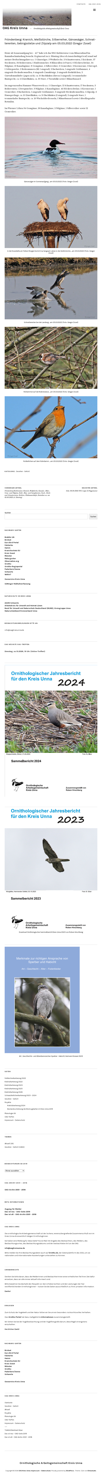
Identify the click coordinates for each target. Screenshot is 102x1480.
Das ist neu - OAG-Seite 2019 (17, 1212)
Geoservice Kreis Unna (15, 579)
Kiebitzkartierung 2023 (14, 1085)
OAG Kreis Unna (15, 28)
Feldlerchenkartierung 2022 (15, 1078)
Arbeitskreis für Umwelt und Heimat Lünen (23, 605)
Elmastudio (92, 1471)
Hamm (7, 548)
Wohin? (8, 574)
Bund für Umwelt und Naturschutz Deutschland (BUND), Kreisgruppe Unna (38, 608)
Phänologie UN (10, 1113)
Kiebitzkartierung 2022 (14, 1082)
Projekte (8, 1102)
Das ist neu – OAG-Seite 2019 (16, 1434)
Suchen (8, 513)
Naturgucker (10, 558)
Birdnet (8, 540)
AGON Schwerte (12, 603)
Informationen (47, 1317)
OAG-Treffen (9, 1117)
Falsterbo (9, 545)
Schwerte (9, 572)
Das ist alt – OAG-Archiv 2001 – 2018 (18, 1437)
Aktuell (7, 1144)
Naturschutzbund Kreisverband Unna (21, 611)
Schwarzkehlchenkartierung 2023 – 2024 (20, 1095)
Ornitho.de (53, 1253)
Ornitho (8, 564)
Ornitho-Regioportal (13, 566)
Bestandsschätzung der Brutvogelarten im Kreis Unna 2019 (30, 1109)
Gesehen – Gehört (11, 1099)
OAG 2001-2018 (95, 4)
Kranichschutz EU (12, 550)
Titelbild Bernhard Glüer (14, 1430)
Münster (8, 556)
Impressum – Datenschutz (15, 1120)
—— (6, 1427)
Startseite (81, 4)
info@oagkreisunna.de (15, 1248)
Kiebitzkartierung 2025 (14, 1089)
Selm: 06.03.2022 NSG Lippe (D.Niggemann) (81, 489)
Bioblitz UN (9, 537)
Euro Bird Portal (12, 542)
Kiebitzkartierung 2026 (14, 1092)
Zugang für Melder (13, 1209)
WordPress (70, 1471)
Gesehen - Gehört (23, 471)
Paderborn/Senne (12, 569)
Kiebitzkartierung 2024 (16, 1106)
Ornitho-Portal (14, 1317)
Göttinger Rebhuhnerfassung (17, 584)
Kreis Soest (10, 553)
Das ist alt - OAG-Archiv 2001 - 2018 (20, 1214)
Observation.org (12, 561)
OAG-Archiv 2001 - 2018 (15, 1190)
